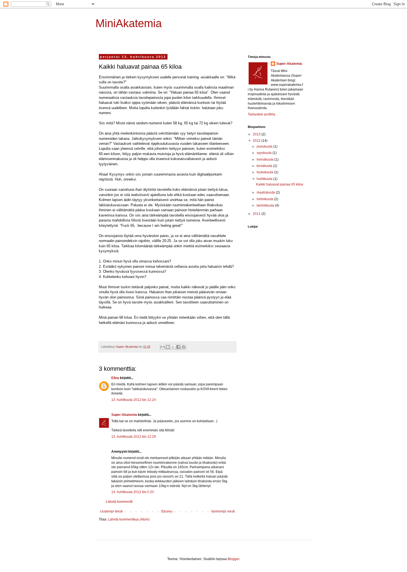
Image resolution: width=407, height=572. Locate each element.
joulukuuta (265, 146)
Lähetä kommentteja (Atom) (129, 519)
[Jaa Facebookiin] (178, 347)
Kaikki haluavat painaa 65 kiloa (279, 184)
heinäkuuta (265, 159)
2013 (257, 134)
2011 (257, 214)
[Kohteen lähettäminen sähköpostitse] (162, 347)
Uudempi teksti (111, 511)
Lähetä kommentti (119, 502)
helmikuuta (265, 199)
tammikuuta (266, 205)
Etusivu (166, 511)
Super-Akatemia (124, 415)
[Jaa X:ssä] (173, 347)
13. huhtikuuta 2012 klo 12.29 (133, 437)
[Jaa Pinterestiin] (183, 347)
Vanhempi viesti (223, 511)
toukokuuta (265, 172)
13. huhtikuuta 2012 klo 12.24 (133, 400)
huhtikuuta (265, 179)
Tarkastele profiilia (261, 114)
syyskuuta (264, 153)
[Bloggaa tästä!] (168, 347)
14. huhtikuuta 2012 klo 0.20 (132, 492)
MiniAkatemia (129, 23)
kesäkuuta (265, 166)
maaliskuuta (266, 192)
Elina (115, 378)
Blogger (233, 559)
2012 (257, 141)
